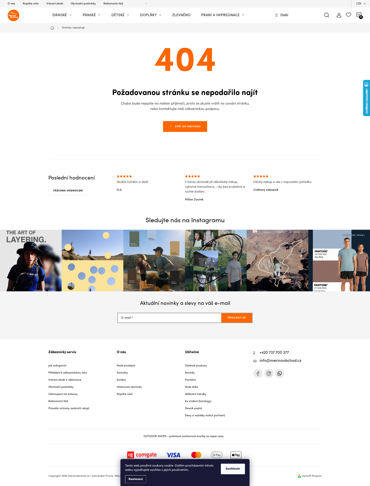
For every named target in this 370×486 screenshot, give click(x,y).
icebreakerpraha (268, 373)
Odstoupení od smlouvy (62, 394)
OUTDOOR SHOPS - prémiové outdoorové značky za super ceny (184, 436)
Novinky (190, 373)
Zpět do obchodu (188, 126)
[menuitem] (62, 15)
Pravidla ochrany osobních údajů (68, 408)
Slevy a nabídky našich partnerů (205, 415)
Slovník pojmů (193, 408)
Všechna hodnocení (68, 190)
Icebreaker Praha (258, 373)
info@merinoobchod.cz (280, 361)
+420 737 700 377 (274, 353)
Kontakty (122, 373)
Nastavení (136, 479)
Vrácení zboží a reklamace (64, 380)
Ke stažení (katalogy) (198, 401)
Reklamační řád (113, 4)
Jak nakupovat (57, 365)
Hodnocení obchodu (129, 387)
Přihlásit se (237, 318)
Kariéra (121, 380)
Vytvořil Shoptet (312, 476)
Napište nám (31, 4)
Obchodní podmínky (83, 4)
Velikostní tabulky (195, 394)
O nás (11, 4)
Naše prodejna (126, 365)
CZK (358, 4)
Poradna (190, 380)
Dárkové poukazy (196, 365)
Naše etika (191, 387)
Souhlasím (233, 468)
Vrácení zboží (54, 4)
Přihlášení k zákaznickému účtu (67, 373)
